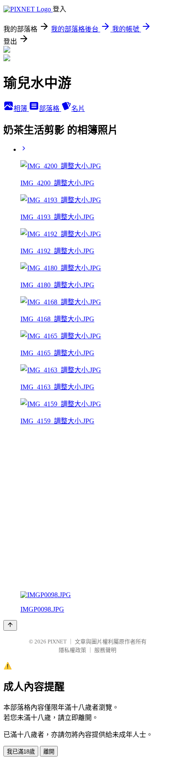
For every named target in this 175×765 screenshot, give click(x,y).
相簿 (21, 108)
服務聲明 (105, 650)
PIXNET (57, 641)
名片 (78, 108)
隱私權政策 (72, 650)
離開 (48, 751)
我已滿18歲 (21, 751)
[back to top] (10, 625)
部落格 (50, 108)
